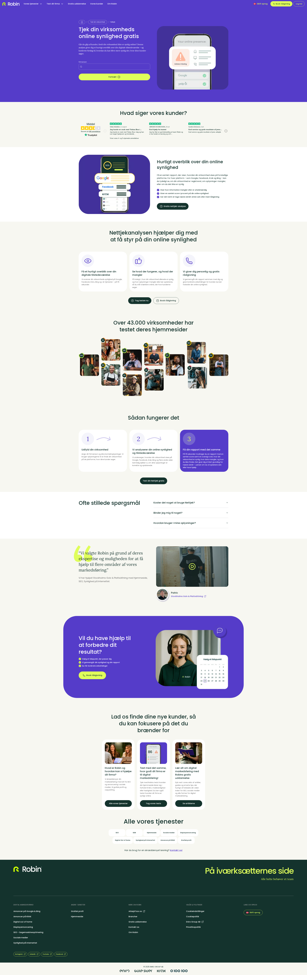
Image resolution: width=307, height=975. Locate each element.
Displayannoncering (23, 927)
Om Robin (112, 3)
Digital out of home (22, 921)
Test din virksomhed (97, 22)
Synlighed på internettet (25, 942)
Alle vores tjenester (118, 803)
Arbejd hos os (135, 911)
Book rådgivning (283, 4)
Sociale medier (20, 937)
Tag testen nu (141, 300)
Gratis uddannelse (77, 3)
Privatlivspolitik (193, 927)
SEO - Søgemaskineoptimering (28, 932)
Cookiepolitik (192, 916)
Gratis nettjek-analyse (175, 206)
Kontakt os (134, 927)
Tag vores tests (153, 803)
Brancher (133, 916)
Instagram (19, 954)
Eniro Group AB (193, 921)
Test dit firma (53, 3)
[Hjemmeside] (82, 22)
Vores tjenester (31, 3)
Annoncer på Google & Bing (26, 911)
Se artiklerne (189, 803)
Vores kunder (96, 3)
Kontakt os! (176, 850)
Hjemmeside (77, 916)
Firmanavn (83, 62)
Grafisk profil (77, 911)
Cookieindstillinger (195, 911)
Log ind (299, 4)
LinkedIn (33, 954)
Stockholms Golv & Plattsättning (187, 596)
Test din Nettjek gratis (153, 480)
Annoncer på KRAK (22, 916)
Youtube (46, 954)
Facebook (59, 954)
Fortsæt (112, 77)
